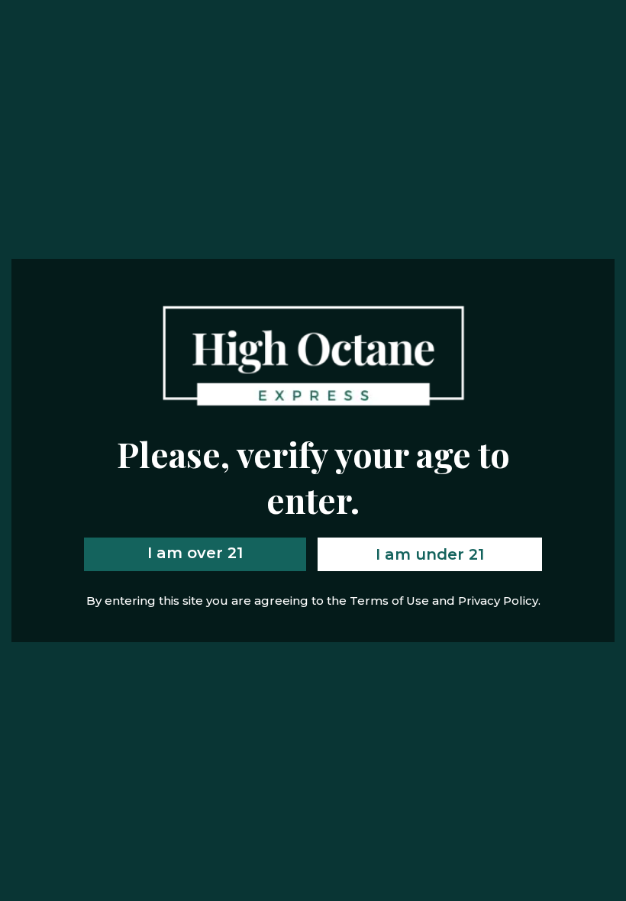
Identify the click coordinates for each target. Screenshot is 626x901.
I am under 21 (430, 554)
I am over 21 (195, 553)
